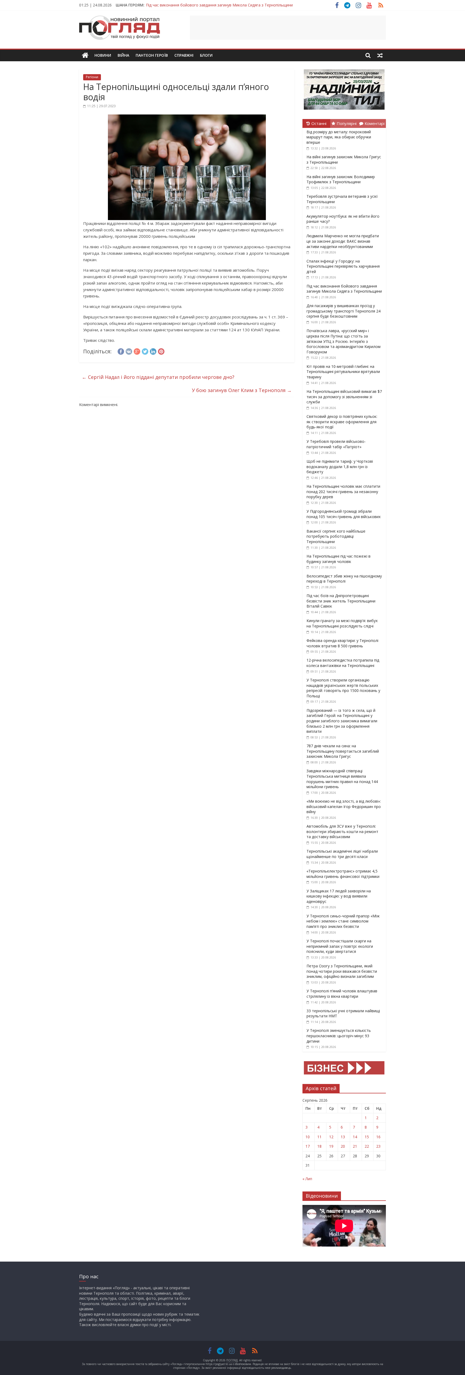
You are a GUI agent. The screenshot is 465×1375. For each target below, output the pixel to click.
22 (367, 1146)
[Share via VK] (129, 350)
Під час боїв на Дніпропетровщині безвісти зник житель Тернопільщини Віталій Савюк (341, 601)
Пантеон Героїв (152, 55)
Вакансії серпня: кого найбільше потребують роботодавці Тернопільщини (336, 536)
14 (355, 1136)
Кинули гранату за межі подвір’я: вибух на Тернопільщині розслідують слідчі (342, 623)
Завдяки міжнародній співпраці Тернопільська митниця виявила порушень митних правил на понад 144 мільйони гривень (342, 778)
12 (331, 1136)
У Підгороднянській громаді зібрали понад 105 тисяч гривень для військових (344, 514)
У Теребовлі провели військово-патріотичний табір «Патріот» (336, 444)
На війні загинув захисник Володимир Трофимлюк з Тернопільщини (341, 179)
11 (319, 1136)
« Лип (307, 1178)
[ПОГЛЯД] (85, 55)
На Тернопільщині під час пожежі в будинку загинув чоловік (339, 559)
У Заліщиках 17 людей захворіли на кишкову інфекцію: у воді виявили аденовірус (339, 896)
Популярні (347, 123)
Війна (123, 55)
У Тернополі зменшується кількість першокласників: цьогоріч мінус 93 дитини (339, 1035)
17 (307, 1146)
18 (319, 1146)
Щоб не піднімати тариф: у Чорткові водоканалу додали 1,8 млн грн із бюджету (340, 466)
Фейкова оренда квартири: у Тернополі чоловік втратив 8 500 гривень (342, 643)
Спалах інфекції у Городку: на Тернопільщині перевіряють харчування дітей (343, 266)
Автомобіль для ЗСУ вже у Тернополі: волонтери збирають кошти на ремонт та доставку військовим (342, 831)
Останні (318, 123)
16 (378, 1136)
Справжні (183, 55)
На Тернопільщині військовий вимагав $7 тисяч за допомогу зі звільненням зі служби (344, 396)
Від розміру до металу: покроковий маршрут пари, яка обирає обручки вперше (339, 137)
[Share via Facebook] (121, 350)
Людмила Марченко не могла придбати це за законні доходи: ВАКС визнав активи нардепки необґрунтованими (343, 241)
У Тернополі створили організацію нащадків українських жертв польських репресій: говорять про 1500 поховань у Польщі (343, 687)
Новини (102, 55)
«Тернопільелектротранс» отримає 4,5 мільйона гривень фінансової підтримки (343, 873)
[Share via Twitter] (145, 350)
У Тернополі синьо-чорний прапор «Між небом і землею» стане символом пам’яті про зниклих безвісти (343, 921)
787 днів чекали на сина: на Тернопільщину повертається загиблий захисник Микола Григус (343, 751)
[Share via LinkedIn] (153, 350)
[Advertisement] (288, 28)
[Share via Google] (137, 350)
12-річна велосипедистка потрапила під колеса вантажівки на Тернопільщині (343, 663)
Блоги (206, 55)
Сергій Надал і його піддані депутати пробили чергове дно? (158, 377)
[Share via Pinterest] (161, 350)
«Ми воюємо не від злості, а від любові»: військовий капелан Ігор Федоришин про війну (344, 806)
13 (343, 1136)
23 (378, 1146)
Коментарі (375, 123)
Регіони (92, 77)
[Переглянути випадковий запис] (380, 55)
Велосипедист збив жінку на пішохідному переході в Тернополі (344, 578)
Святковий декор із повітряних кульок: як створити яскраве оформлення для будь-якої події (342, 421)
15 (367, 1136)
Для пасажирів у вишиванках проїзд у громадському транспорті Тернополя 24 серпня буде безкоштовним (344, 311)
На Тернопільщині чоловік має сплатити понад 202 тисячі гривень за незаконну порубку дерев (343, 491)
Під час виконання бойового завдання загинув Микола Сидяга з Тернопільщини (219, 5)
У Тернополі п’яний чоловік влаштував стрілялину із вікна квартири (342, 993)
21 (355, 1146)
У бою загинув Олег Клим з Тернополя (242, 390)
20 (343, 1146)
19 (331, 1146)
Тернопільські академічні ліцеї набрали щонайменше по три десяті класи (342, 854)
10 (307, 1136)
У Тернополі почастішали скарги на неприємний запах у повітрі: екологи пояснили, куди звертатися (340, 946)
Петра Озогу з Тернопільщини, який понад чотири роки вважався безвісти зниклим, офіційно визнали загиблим (342, 971)
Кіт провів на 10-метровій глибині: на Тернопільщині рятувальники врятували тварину (343, 371)
